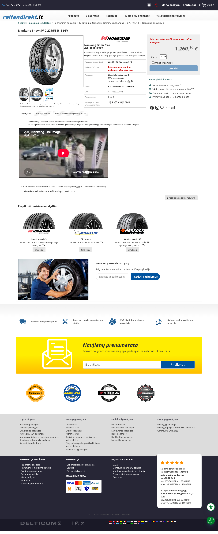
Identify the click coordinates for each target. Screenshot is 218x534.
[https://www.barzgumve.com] (121, 523)
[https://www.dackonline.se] (121, 521)
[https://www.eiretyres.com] (171, 521)
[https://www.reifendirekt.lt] (132, 523)
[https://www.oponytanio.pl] (110, 523)
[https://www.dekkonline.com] (128, 521)
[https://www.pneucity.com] (167, 521)
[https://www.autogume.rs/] (139, 523)
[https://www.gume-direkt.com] (150, 521)
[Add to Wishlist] (162, 108)
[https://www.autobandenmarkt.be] (153, 521)
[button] (211, 507)
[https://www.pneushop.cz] (160, 521)
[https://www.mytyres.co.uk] (139, 521)
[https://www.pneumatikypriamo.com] (164, 521)
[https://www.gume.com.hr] (124, 523)
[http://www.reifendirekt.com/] (142, 523)
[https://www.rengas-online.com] (157, 521)
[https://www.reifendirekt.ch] (117, 521)
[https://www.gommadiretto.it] (124, 521)
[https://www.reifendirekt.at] (146, 521)
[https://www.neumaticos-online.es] (142, 521)
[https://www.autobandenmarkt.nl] (135, 521)
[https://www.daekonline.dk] (132, 521)
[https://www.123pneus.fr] (114, 521)
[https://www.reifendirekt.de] (110, 521)
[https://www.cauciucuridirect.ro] (114, 523)
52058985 (13, 5)
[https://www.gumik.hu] (175, 521)
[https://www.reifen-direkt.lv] (135, 523)
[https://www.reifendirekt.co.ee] (128, 523)
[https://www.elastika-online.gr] (117, 523)
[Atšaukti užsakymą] (156, 5)
